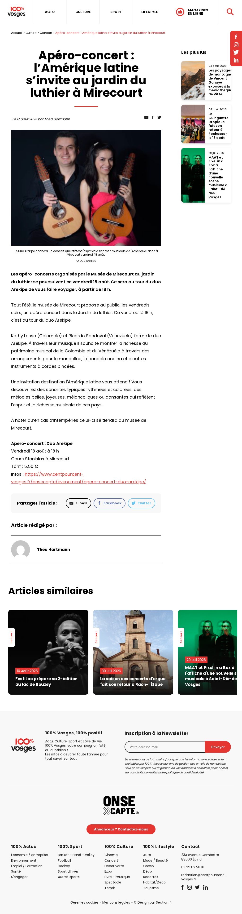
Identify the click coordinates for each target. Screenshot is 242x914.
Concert (46, 33)
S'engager (19, 876)
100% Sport (70, 846)
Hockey (64, 866)
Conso (148, 866)
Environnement (23, 860)
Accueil (16, 33)
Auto (147, 854)
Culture (31, 33)
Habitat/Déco (154, 882)
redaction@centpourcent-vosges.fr (203, 877)
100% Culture (118, 846)
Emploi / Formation (27, 866)
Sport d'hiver (68, 871)
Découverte (114, 866)
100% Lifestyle (158, 846)
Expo (108, 871)
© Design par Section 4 (153, 902)
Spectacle (112, 882)
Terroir (109, 888)
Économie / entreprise (29, 854)
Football (64, 860)
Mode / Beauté (155, 860)
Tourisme (151, 888)
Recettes (150, 876)
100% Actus (23, 846)
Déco (147, 871)
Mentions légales (116, 902)
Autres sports (69, 876)
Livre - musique (117, 876)
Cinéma (111, 854)
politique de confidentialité (184, 772)
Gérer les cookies (84, 902)
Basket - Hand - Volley (76, 854)
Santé (16, 871)
